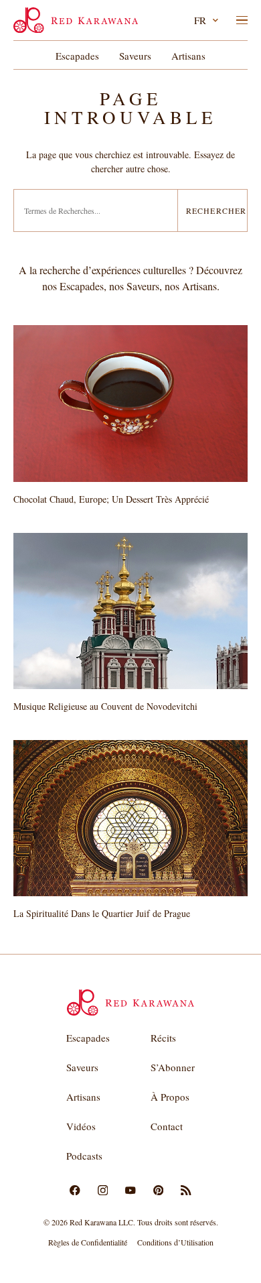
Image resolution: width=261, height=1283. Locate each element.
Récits (163, 1037)
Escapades (77, 55)
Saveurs (135, 55)
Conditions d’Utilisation (175, 1242)
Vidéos (81, 1126)
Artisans (188, 55)
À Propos (170, 1096)
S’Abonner (173, 1067)
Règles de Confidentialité (87, 1242)
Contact (167, 1126)
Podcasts (84, 1155)
